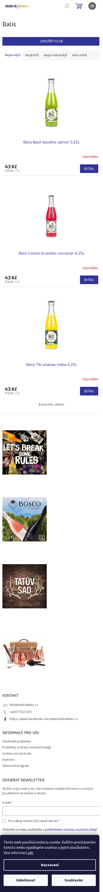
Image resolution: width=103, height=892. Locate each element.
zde (30, 852)
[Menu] (92, 6)
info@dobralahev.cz (24, 705)
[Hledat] (67, 6)
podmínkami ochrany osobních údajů (71, 829)
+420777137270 (20, 712)
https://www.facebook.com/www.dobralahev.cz (44, 719)
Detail (89, 169)
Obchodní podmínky (16, 741)
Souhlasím (73, 880)
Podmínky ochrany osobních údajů (26, 747)
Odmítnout (25, 880)
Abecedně (79, 55)
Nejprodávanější (55, 55)
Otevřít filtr (51, 41)
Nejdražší (32, 55)
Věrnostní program (15, 765)
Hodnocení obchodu (16, 753)
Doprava (8, 759)
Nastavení (50, 865)
